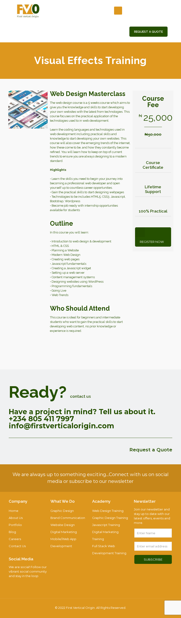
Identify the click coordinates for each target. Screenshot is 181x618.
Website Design (62, 525)
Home (13, 511)
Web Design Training (107, 511)
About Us (16, 518)
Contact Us (17, 546)
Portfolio (15, 525)
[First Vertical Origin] (28, 10)
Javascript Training (106, 525)
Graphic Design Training (110, 518)
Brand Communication (67, 518)
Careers (15, 539)
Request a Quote (150, 450)
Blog (12, 532)
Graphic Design (62, 511)
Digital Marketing (63, 532)
